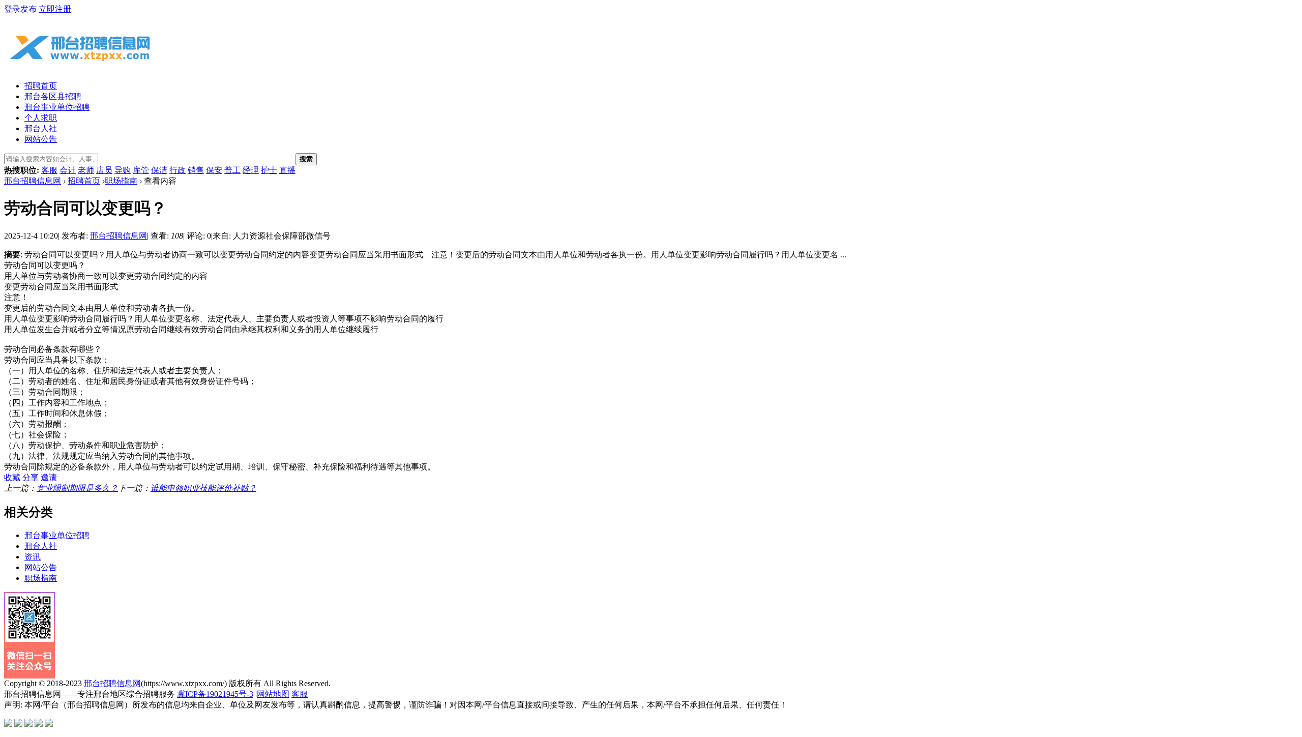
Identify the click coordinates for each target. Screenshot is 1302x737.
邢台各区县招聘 (52, 96)
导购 (122, 170)
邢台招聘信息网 (32, 180)
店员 (104, 170)
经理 (251, 170)
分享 (30, 477)
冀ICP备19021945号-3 (215, 694)
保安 (214, 170)
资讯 (32, 556)
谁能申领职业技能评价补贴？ (203, 488)
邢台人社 (40, 128)
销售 (196, 170)
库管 (141, 170)
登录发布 (20, 9)
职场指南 (121, 180)
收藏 (12, 477)
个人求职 (40, 117)
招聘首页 (40, 85)
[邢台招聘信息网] (80, 66)
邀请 (49, 477)
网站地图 (273, 694)
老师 (86, 170)
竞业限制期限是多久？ (77, 488)
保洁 (159, 170)
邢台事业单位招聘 (57, 107)
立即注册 (55, 9)
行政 (177, 170)
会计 (68, 170)
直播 (287, 170)
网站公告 (40, 139)
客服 (49, 170)
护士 (269, 170)
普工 (232, 170)
